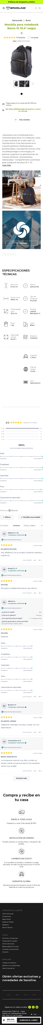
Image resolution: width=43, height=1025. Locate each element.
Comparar (34, 38)
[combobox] (35, 1014)
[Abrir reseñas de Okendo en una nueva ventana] (9, 510)
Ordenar (17, 526)
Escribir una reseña (33, 517)
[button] (14, 37)
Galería (23, 243)
